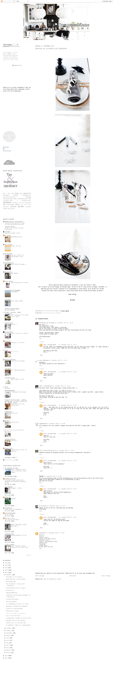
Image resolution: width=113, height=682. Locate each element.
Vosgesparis (8, 508)
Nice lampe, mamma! (17, 301)
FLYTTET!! (14, 440)
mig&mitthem (43, 423)
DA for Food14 (9, 514)
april (8, 645)
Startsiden (72, 575)
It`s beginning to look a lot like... (18, 604)
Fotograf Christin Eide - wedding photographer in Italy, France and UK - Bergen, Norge (16, 401)
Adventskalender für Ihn (18, 535)
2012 (6, 572)
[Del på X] (65, 311)
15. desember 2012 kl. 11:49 (67, 517)
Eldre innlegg (105, 575)
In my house (43, 506)
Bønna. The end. (16, 246)
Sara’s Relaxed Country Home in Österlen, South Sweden (18, 471)
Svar (40, 338)
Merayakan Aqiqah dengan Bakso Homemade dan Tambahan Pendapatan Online (15, 482)
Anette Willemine (10, 359)
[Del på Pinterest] (68, 311)
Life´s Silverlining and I (47, 450)
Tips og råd (10, 208)
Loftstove (28, 202)
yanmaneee (42, 533)
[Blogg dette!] (63, 311)
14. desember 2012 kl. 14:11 (58, 360)
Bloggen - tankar (16, 488)
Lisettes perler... (11, 226)
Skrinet (7, 421)
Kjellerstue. (15, 422)
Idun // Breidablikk (45, 386)
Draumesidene (6, 147)
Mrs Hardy (8, 299)
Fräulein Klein (9, 534)
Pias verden (8, 244)
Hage (21, 193)
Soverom (13, 207)
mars (8, 647)
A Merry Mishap (9, 544)
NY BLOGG (7, 388)
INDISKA (15, 195)
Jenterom (28, 197)
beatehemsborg (9, 263)
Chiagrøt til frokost (17, 342)
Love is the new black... (14, 615)
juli (8, 638)
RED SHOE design (26, 204)
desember (9, 574)
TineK (4, 208)
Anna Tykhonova (44, 360)
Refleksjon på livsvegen (47, 322)
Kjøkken (58, 313)
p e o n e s (14, 351)
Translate (17, 46)
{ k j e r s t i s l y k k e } (14, 430)
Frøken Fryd (8, 448)
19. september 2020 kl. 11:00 (55, 533)
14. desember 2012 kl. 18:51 (65, 450)
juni (8, 640)
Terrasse (28, 206)
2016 (6, 563)
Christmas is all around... (14, 577)
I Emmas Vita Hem (10, 478)
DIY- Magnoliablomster (18, 370)
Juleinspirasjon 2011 (10, 198)
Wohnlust (7, 523)
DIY (13, 193)
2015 (6, 565)
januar (8, 652)
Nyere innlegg (39, 575)
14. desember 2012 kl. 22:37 (67, 460)
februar (9, 650)
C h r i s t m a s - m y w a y (15, 613)
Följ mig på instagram (12, 519)
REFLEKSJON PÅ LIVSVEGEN (12, 290)
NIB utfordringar (8, 204)
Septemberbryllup (16, 236)
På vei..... (14, 324)
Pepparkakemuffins (11, 592)
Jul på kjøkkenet (11, 601)
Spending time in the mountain (15, 620)
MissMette (8, 341)
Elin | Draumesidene (50, 344)
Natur (17, 204)
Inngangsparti (26, 195)
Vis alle (28, 555)
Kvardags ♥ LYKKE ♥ (11, 457)
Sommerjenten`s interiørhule (14, 221)
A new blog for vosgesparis (13, 509)
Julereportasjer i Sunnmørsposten (17, 200)
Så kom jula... (10, 590)
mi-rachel (8, 235)
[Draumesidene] (3, 149)
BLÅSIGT (13, 498)
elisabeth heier (10, 378)
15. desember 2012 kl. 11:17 (56, 506)
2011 (6, 655)
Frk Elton (8, 368)
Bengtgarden (8, 272)
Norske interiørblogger (12, 308)
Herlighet (6, 195)
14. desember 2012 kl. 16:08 (56, 423)
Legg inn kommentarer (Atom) (52, 579)
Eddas (6, 350)
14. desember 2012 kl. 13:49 (64, 322)
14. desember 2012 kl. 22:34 (67, 344)
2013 (6, 570)
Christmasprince (11, 581)
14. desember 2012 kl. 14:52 (61, 386)
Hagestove (27, 193)
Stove (21, 207)
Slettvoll (6, 206)
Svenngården (8, 253)
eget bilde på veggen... (18, 264)
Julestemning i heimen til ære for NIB (18, 618)
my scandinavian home (11, 468)
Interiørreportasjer (9, 197)
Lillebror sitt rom (18, 202)
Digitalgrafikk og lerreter (19, 282)
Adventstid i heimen (12, 611)
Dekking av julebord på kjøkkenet (16, 606)
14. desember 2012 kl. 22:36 (67, 405)
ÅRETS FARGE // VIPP (17, 379)
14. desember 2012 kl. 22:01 (53, 476)
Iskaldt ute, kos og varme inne (16, 622)
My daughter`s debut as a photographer (18, 625)
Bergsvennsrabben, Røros (12, 233)
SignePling (8, 411)
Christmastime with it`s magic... (16, 588)
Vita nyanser (9, 486)
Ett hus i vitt (9, 518)
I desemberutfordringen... (19, 392)
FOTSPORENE (14, 291)
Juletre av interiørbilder (14, 608)
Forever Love (9, 323)
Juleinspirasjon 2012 (48, 313)
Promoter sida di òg (7, 150)
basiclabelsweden (10, 513)
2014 (6, 567)
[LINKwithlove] (17, 65)
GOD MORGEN (14, 273)
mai (7, 642)
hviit (6, 387)
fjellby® (7, 231)
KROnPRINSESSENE (10, 390)
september (9, 633)
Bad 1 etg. (7, 193)
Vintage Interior (10, 439)
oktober (9, 630)
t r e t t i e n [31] (11, 460)
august (8, 635)
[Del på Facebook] (66, 311)
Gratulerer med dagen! (18, 361)
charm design (9, 281)
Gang (16, 193)
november (9, 628)
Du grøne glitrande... (13, 599)
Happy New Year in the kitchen (15, 579)
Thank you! (14, 413)
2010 (6, 658)
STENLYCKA (8, 497)
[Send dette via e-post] (62, 311)
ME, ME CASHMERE (10, 310)
